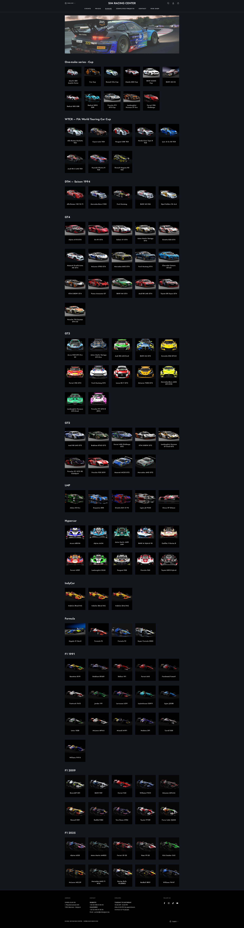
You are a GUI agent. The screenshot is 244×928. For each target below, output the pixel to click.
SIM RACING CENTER (76, 921)
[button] (168, 3)
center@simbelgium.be (101, 912)
